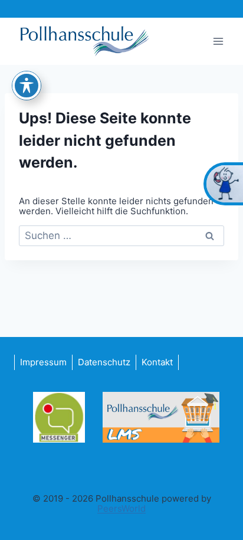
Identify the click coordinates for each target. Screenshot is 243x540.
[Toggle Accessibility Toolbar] (26, 85)
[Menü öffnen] (218, 41)
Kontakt (157, 362)
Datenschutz (104, 362)
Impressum (43, 362)
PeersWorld (121, 508)
